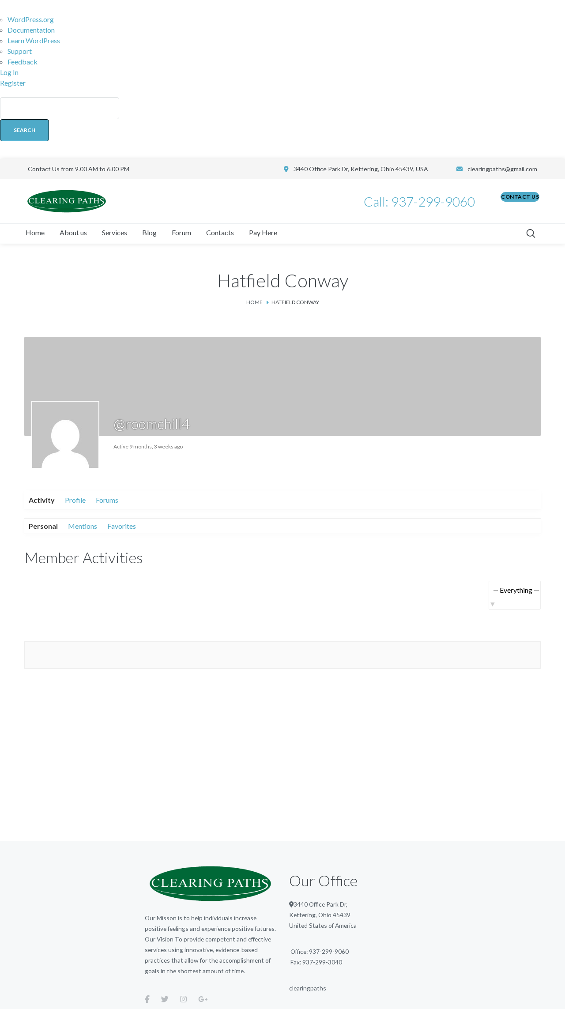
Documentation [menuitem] (31, 30)
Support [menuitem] (20, 51)
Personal (43, 526)
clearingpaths (307, 988)
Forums (107, 500)
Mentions (82, 526)
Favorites (121, 526)
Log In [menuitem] (9, 72)
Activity (42, 500)
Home (254, 302)
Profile (75, 500)
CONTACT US (520, 196)
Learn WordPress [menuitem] (34, 40)
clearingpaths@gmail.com (502, 169)
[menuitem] (282, 123)
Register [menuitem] (13, 83)
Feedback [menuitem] (23, 61)
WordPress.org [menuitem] (31, 19)
